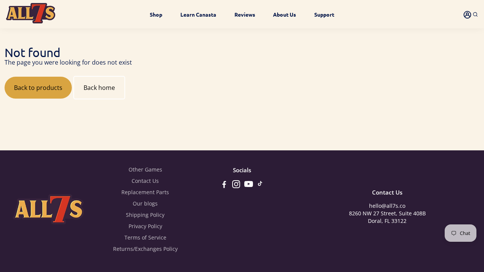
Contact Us (145, 181)
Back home (99, 87)
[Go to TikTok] (260, 185)
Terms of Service (145, 237)
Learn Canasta (198, 14)
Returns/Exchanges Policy (145, 249)
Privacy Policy (145, 226)
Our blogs (145, 203)
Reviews (244, 14)
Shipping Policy (145, 215)
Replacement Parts (145, 192)
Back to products (38, 87)
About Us (284, 14)
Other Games (145, 169)
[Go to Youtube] (248, 185)
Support (324, 14)
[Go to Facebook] (224, 185)
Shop (156, 14)
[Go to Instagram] (236, 185)
